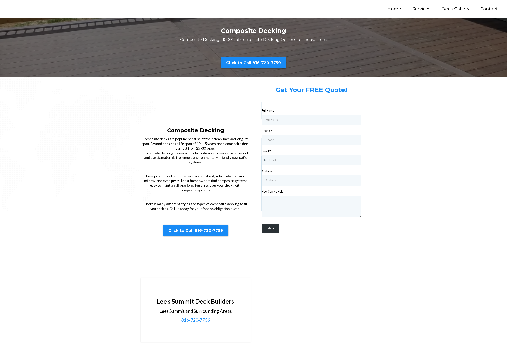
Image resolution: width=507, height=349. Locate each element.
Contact (488, 9)
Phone (267, 130)
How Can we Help (272, 191)
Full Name (268, 110)
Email (266, 151)
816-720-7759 (195, 320)
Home (394, 9)
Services (421, 9)
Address (267, 171)
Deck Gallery (455, 9)
